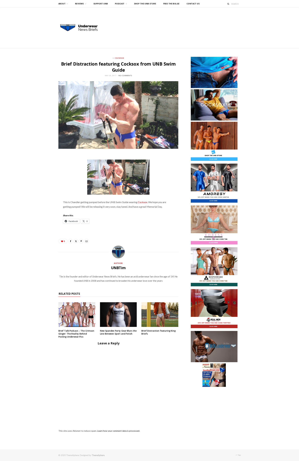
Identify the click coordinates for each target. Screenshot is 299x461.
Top (239, 455)
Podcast (119, 3)
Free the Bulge (171, 3)
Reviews (79, 3)
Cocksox (119, 58)
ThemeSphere (98, 455)
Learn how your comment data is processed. (118, 430)
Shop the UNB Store (145, 3)
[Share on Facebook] (70, 241)
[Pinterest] (81, 241)
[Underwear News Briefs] (81, 27)
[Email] (86, 241)
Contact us (193, 3)
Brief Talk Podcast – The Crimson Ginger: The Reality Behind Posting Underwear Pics (76, 333)
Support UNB (100, 3)
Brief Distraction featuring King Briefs (158, 332)
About (61, 3)
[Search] (228, 4)
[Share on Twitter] (76, 241)
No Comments (125, 75)
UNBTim (118, 267)
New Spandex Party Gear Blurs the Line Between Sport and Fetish (118, 332)
